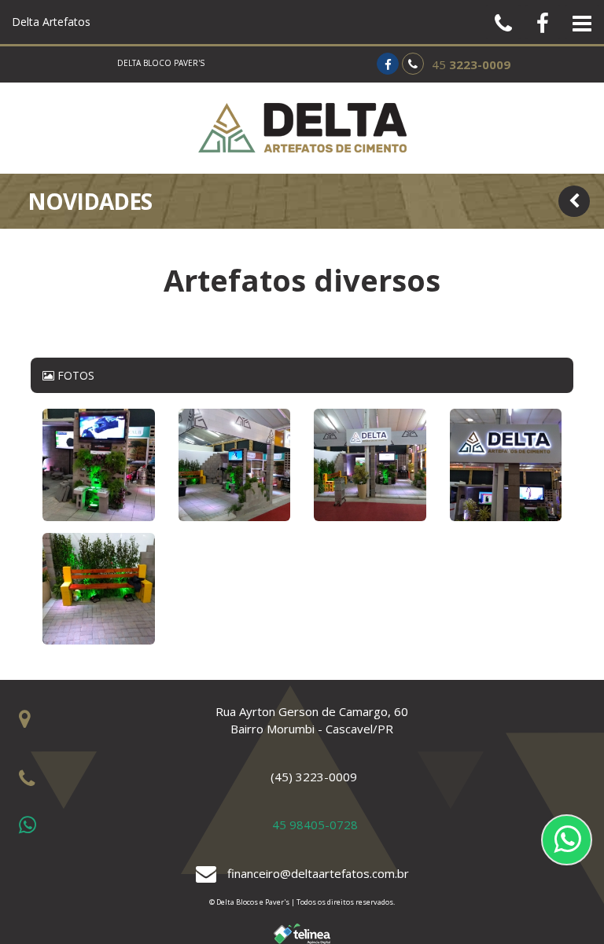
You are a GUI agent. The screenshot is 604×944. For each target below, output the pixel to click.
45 (471, 64)
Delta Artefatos (51, 21)
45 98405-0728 (315, 824)
